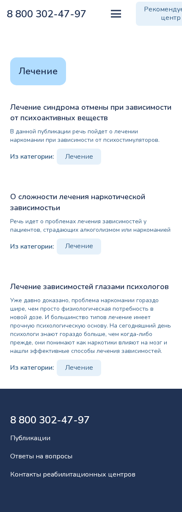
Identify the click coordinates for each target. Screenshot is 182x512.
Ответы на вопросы (41, 456)
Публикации (30, 438)
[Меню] (116, 13)
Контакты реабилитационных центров (72, 474)
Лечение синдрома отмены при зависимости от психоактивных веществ (90, 112)
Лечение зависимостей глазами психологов (89, 287)
